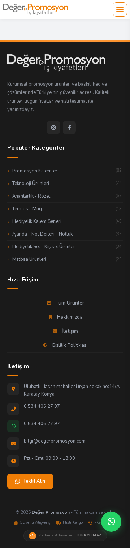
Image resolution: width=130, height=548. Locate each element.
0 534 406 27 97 (42, 406)
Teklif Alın (34, 481)
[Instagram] (53, 127)
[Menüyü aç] (120, 9)
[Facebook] (69, 127)
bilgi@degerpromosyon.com (55, 441)
